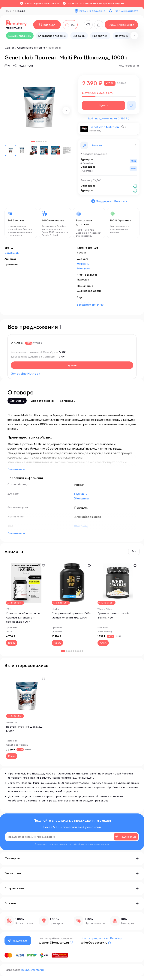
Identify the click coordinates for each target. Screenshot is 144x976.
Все (133, 551)
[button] (134, 35)
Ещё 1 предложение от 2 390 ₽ (108, 118)
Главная (9, 47)
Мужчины (83, 263)
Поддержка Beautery (111, 201)
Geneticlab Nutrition (104, 127)
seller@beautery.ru (93, 942)
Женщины (83, 268)
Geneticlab (11, 253)
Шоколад (81, 526)
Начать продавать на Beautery (101, 938)
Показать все (16, 469)
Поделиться (25, 65)
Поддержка (20, 940)
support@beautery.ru (53, 942)
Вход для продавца (92, 11)
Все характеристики (90, 304)
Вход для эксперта (126, 11)
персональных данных (97, 844)
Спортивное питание (31, 47)
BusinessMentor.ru (32, 970)
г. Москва (96, 145)
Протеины (54, 47)
